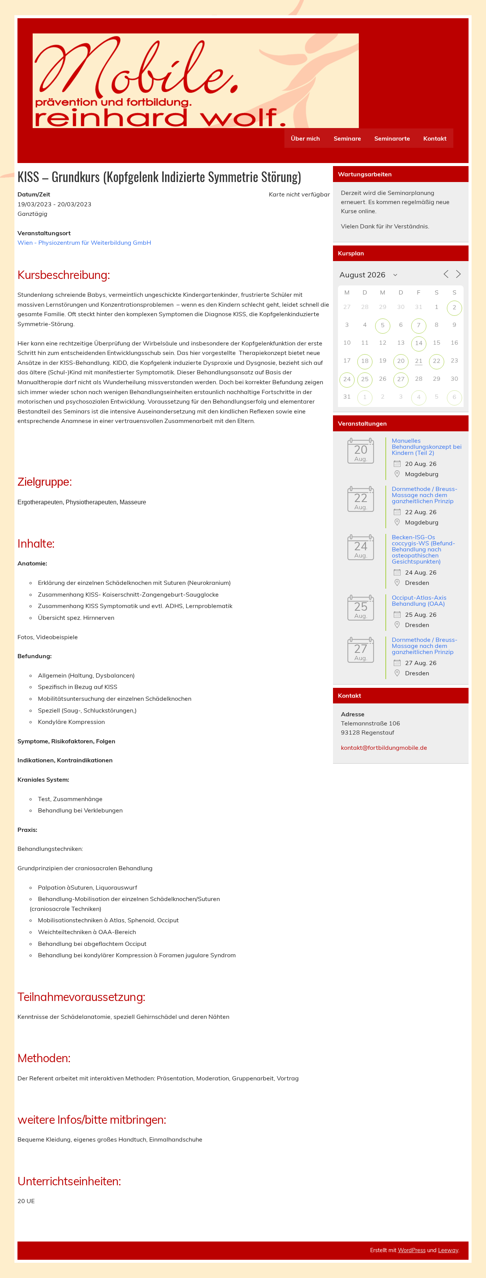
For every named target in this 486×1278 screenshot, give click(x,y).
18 (365, 360)
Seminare (347, 138)
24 (347, 379)
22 (436, 360)
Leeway (448, 1250)
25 (365, 379)
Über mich (305, 138)
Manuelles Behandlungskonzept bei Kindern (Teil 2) (427, 446)
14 (419, 343)
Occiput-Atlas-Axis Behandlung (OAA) (419, 600)
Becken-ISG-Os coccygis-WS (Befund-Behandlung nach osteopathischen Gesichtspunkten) (423, 549)
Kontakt (435, 138)
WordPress (412, 1250)
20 (401, 360)
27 (401, 379)
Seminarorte (392, 138)
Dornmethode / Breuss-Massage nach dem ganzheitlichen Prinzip (425, 495)
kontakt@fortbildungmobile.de (384, 747)
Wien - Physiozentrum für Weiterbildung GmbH (84, 242)
